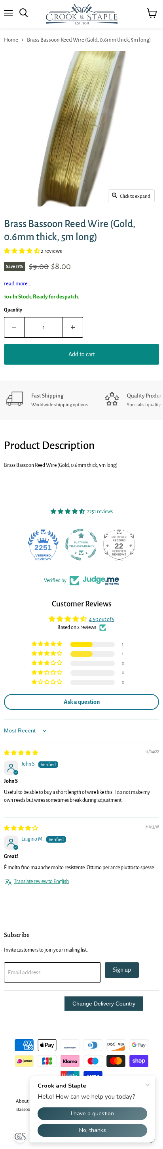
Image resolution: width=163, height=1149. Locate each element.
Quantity (13, 310)
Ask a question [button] (82, 702)
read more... (17, 284)
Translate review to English (41, 881)
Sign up (122, 970)
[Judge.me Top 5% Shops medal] (119, 544)
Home (11, 40)
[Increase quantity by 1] (73, 327)
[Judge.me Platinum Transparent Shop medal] (43, 544)
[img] (21, 753)
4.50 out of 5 (101, 619)
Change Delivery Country (103, 1003)
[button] (22, 251)
